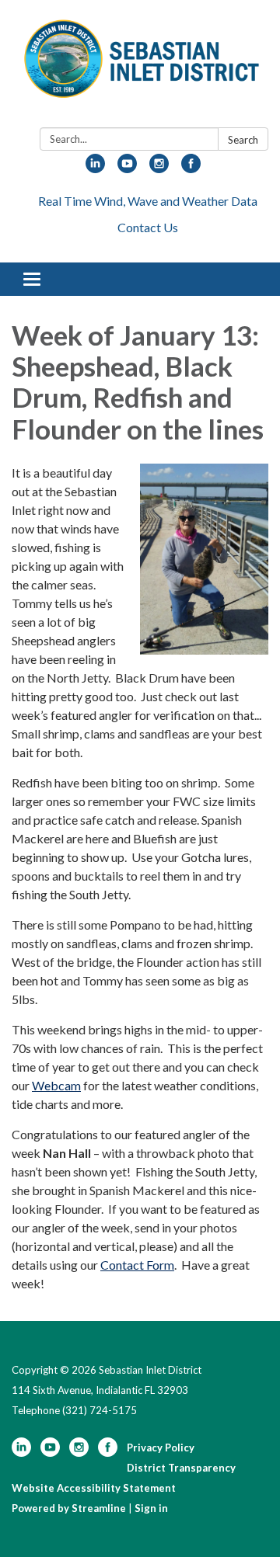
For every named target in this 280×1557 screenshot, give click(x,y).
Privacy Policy (160, 1447)
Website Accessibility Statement (94, 1488)
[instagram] (159, 168)
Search (243, 140)
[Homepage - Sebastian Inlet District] (140, 66)
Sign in (151, 1508)
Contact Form (137, 1264)
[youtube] (127, 168)
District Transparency (181, 1467)
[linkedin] (95, 168)
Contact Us (147, 227)
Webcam (56, 1085)
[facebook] (191, 168)
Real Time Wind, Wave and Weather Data (147, 200)
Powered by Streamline (69, 1508)
